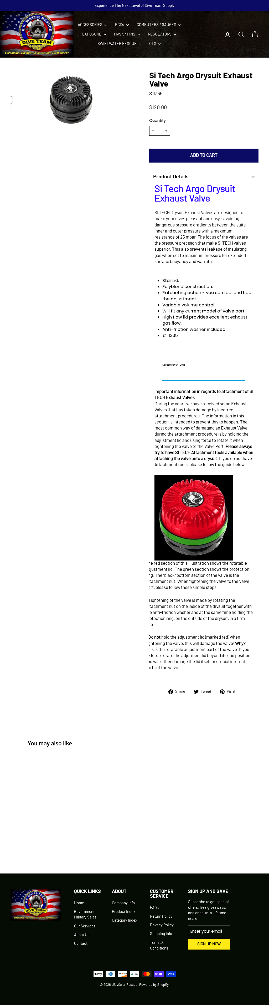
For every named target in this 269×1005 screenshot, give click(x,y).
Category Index (124, 920)
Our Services (84, 926)
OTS (153, 44)
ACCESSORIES (90, 25)
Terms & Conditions (159, 945)
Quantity (157, 120)
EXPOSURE (92, 34)
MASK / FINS (125, 34)
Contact (80, 944)
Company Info (123, 903)
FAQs (154, 908)
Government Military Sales (85, 914)
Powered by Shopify (153, 985)
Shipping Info (161, 934)
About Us (81, 935)
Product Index (123, 912)
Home (79, 903)
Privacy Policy (162, 925)
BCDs (120, 25)
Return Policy (161, 916)
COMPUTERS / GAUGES (157, 25)
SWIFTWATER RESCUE (117, 44)
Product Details (171, 176)
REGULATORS (160, 34)
